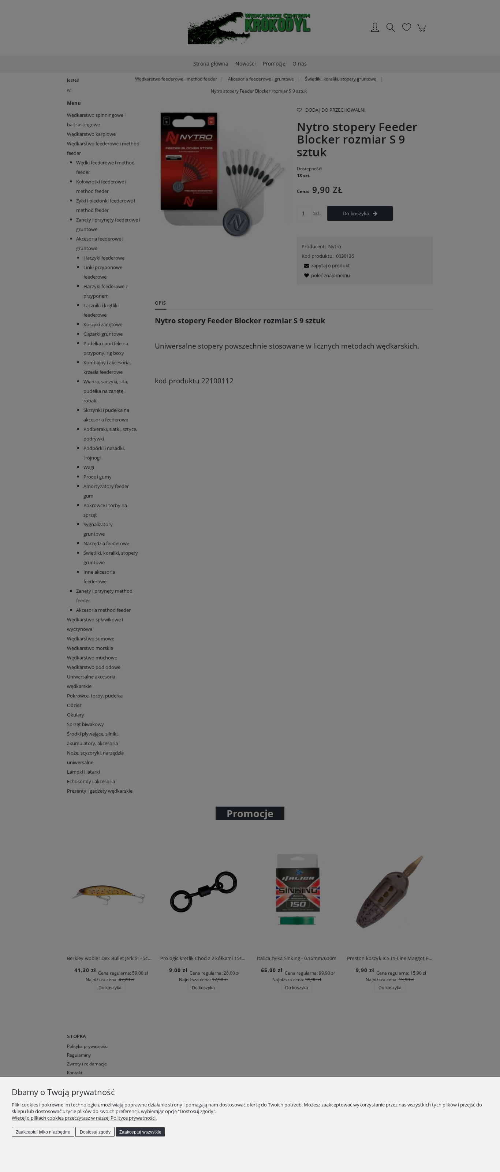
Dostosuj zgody (95, 1132)
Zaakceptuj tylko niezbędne (43, 1132)
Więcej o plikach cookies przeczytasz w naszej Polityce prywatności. (84, 1118)
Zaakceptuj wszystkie (140, 1132)
